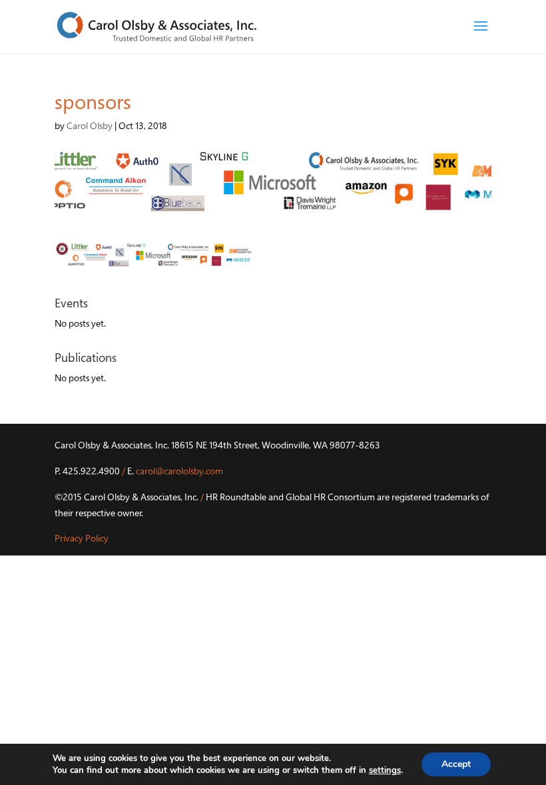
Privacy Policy (82, 538)
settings (385, 770)
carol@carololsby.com (179, 470)
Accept (456, 764)
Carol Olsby (90, 125)
